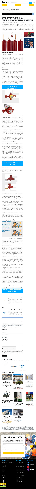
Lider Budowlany (6, 9)
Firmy (3, 471)
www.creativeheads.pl (20, 475)
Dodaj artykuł (4, 465)
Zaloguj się (11, 463)
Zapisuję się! (13, 453)
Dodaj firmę (4, 463)
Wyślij (4, 355)
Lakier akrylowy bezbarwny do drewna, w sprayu (29, 403)
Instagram (32, 469)
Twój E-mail (4, 332)
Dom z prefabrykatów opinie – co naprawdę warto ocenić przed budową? (7, 384)
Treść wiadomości (5, 339)
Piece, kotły (20, 405)
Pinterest (31, 466)
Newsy (3, 472)
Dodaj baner (4, 466)
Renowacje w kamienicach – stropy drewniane (18, 386)
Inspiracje (3, 476)
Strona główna (4, 462)
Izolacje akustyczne (20, 388)
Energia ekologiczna (11, 13)
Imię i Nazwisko (4, 329)
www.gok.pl (20, 287)
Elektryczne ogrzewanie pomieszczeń (18, 418)
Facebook (32, 464)
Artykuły (12, 9)
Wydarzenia (4, 477)
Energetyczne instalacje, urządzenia (10, 10)
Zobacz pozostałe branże (27, 13)
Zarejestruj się (11, 462)
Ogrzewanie (5, 13)
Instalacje (17, 9)
